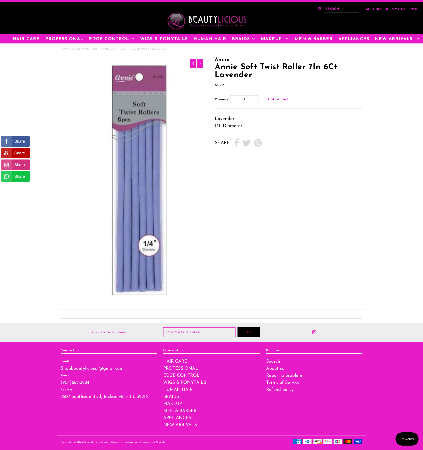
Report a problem (284, 375)
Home (65, 49)
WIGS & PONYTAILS (164, 39)
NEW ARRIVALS (394, 39)
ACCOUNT (375, 9)
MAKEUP (272, 39)
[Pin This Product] (258, 143)
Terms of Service (283, 383)
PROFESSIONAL (64, 39)
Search (273, 361)
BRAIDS (241, 39)
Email (65, 361)
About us (275, 368)
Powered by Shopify (153, 442)
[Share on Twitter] (247, 143)
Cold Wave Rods (85, 49)
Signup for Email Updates (108, 332)
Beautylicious (91, 442)
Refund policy (280, 390)
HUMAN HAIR (209, 39)
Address (66, 389)
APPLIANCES (353, 39)
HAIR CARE (26, 39)
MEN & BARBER (314, 39)
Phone (65, 375)
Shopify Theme (109, 442)
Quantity (221, 99)
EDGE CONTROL (109, 39)
